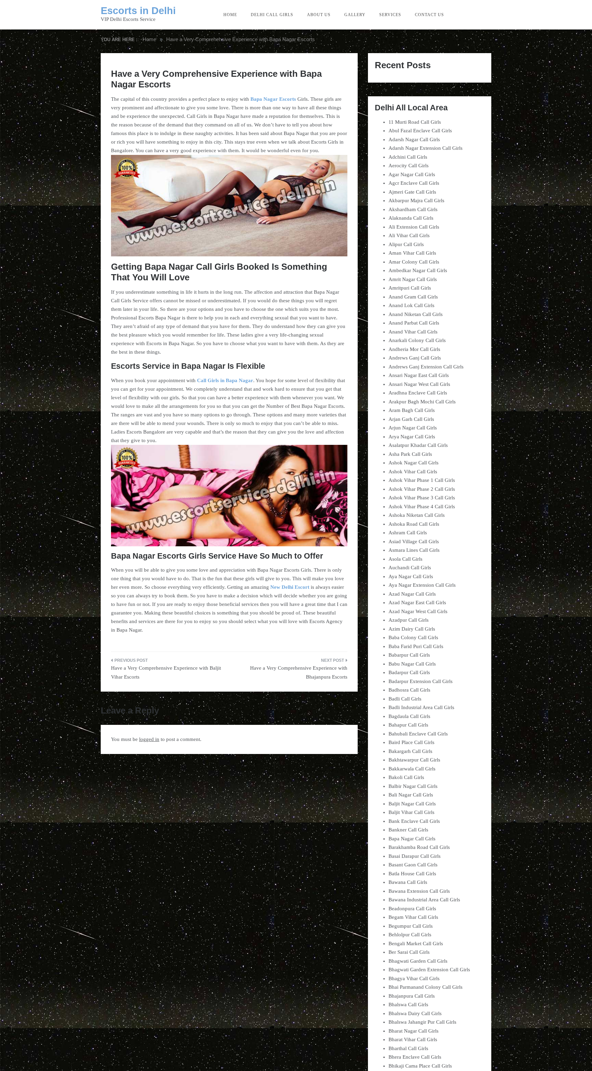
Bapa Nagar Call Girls (411, 838)
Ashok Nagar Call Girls (413, 462)
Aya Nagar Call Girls (410, 576)
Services (390, 14)
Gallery (355, 14)
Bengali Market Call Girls (415, 943)
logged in (149, 739)
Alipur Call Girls (406, 244)
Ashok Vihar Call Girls (412, 471)
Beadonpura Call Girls (412, 908)
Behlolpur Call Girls (409, 934)
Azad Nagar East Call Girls (417, 602)
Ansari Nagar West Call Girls (419, 384)
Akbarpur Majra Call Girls (416, 200)
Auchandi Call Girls (409, 567)
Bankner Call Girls (408, 829)
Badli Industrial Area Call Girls (421, 707)
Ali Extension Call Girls (413, 227)
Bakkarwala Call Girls (411, 768)
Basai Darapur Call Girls (414, 856)
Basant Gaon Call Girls (412, 864)
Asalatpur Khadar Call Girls (418, 445)
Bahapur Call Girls (408, 725)
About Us (319, 14)
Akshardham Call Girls (412, 209)
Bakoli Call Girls (406, 777)
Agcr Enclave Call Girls (413, 183)
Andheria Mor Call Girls (414, 349)
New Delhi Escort (289, 587)
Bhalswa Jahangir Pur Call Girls (422, 1022)
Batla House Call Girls (412, 873)
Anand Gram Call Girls (413, 297)
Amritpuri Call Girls (409, 288)
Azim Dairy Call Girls (411, 629)
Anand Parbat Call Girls (413, 323)
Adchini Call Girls (407, 157)
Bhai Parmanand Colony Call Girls (425, 987)
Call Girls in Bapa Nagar (225, 380)
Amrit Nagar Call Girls (412, 279)
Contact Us (429, 14)
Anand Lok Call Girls (411, 305)
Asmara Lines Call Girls (414, 550)
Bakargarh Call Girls (410, 751)
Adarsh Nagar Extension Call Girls (425, 148)
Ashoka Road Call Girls (413, 524)
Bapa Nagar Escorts (273, 99)
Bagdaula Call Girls (409, 716)
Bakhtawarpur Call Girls (414, 760)
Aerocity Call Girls (408, 165)
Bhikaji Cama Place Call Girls (420, 1066)
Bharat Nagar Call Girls (413, 1031)
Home (230, 14)
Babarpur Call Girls (409, 655)
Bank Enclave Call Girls (414, 821)
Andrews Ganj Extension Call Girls (426, 366)
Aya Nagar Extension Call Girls (422, 585)
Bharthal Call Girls (408, 1048)
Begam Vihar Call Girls (413, 917)
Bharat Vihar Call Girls (412, 1039)
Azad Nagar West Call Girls (417, 611)
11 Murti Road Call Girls (414, 122)
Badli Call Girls (404, 699)
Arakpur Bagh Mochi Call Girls (422, 401)
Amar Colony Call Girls (413, 262)
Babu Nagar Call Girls (412, 664)
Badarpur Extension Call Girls (420, 681)
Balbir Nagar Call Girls (412, 786)
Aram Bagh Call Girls (411, 410)
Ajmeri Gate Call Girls (412, 192)
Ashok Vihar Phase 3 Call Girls (421, 497)
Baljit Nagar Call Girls (412, 803)
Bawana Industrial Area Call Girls (424, 899)
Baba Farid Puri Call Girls (415, 646)
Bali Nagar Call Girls (410, 795)
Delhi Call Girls (272, 14)
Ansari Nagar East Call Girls (418, 375)
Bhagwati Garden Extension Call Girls (429, 969)
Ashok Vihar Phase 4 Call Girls (421, 506)
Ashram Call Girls (407, 532)
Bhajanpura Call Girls (411, 996)
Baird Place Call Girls (411, 742)
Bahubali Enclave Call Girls (418, 734)
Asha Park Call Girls (410, 454)
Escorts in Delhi (138, 10)
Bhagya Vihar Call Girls (414, 978)
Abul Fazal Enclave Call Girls (420, 130)
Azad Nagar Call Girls (412, 594)
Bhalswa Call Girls (408, 1004)
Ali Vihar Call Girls (409, 235)
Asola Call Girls (405, 559)
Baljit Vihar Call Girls (411, 812)
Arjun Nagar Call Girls (412, 427)
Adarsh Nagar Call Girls (414, 139)
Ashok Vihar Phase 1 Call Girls (421, 480)
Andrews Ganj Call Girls (414, 358)
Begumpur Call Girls (410, 926)
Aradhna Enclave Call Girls (417, 392)
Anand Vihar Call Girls (412, 331)
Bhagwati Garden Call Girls (417, 961)
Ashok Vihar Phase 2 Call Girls (421, 489)
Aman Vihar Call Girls (412, 253)
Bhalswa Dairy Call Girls (415, 1013)
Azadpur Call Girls (408, 620)
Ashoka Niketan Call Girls (416, 515)
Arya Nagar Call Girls (411, 436)
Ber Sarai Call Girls (409, 952)
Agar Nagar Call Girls (411, 174)
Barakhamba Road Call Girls (419, 847)
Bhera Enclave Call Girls (414, 1057)
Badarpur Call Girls (409, 672)
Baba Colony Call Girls (413, 637)
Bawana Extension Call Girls (419, 891)
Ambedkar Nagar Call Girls (417, 270)
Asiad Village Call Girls (413, 541)
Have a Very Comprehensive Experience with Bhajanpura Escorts (298, 672)
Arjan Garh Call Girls (411, 419)
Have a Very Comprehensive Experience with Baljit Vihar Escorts (166, 672)
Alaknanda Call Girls (410, 218)
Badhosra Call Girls (409, 690)
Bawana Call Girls (407, 882)
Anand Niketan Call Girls (415, 314)
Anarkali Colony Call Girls (417, 340)
